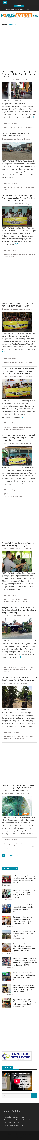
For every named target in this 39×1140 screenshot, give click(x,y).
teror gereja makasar (27, 127)
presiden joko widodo (20, 601)
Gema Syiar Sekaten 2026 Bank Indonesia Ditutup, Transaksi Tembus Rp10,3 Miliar (23, 907)
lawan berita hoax (10, 362)
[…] (32, 117)
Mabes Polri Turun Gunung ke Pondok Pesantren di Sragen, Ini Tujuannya (18, 544)
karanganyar (29, 736)
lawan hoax (8, 254)
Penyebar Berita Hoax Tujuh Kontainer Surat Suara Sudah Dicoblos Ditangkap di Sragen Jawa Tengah (19, 610)
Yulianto (25, 80)
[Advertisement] (19, 47)
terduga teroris (19, 738)
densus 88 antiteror (11, 736)
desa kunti (19, 844)
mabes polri (8, 127)
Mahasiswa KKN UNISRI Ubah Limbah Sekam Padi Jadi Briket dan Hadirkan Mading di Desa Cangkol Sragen (24, 988)
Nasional (14, 663)
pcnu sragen (28, 362)
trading (6, 848)
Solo (12, 738)
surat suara (19, 669)
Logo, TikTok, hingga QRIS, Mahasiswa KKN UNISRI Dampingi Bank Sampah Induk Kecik (25, 1001)
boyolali (13, 844)
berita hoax (8, 494)
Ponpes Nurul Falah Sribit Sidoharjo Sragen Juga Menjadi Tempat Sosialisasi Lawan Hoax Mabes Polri (18, 198)
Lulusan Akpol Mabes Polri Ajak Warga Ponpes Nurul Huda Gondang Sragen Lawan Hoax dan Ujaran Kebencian (18, 371)
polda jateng (17, 127)
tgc (34, 846)
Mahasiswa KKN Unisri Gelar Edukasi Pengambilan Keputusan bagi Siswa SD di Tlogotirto (24, 975)
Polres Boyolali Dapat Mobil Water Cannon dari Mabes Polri (16, 134)
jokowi (11, 599)
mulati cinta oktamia (26, 846)
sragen (12, 496)
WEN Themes (26, 1137)
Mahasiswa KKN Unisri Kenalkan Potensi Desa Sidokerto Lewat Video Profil (24, 933)
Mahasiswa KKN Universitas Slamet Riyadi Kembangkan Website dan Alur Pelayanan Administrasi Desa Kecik (22, 920)
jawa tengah (29, 667)
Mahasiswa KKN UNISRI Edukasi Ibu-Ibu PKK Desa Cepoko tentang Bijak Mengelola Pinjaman (24, 893)
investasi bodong (28, 844)
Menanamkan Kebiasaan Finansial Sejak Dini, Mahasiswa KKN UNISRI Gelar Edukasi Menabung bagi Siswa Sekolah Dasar (24, 947)
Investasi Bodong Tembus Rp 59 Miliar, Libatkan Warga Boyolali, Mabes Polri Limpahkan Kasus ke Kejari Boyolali (18, 787)
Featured (14, 123)
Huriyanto (29, 204)
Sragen (14, 250)
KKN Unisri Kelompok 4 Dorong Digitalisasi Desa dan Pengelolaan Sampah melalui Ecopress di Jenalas (24, 879)
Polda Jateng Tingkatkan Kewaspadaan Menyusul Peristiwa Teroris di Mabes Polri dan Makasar (19, 74)
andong (7, 844)
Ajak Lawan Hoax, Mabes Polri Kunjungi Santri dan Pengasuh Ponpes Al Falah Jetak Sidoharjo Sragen (18, 437)
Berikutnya (14, 855)
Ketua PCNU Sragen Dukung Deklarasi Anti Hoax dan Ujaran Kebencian (18, 304)
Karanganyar (16, 732)
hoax (6, 599)
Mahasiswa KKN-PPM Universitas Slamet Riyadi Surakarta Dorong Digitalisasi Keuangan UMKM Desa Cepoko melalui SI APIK (25, 961)
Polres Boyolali (25, 187)
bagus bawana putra (11, 667)
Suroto (25, 683)
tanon (25, 669)
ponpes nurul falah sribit (27, 254)
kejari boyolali (8, 846)
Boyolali (7, 123)
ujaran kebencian (9, 256)
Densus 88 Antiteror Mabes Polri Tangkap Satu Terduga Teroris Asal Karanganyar (19, 678)
